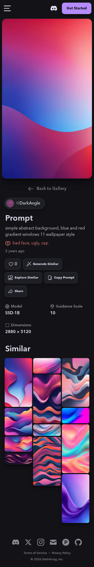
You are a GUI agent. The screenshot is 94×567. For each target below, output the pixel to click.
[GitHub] (78, 542)
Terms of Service (35, 553)
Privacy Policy (61, 553)
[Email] (53, 542)
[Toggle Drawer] (7, 8)
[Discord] (54, 8)
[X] (28, 542)
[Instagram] (40, 542)
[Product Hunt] (66, 542)
